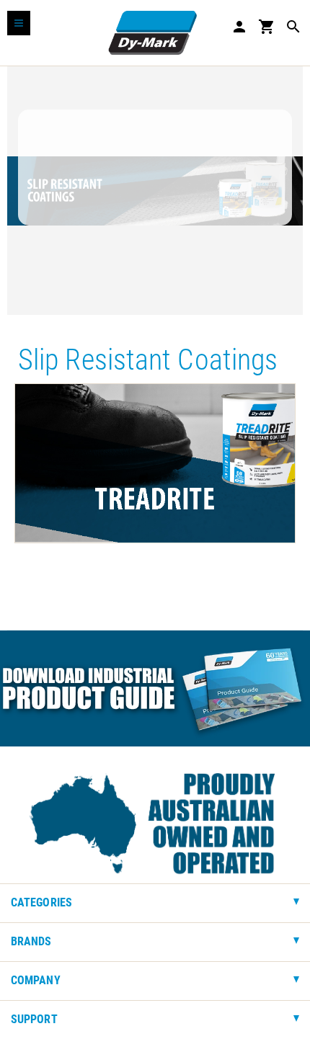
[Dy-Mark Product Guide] (155, 688)
